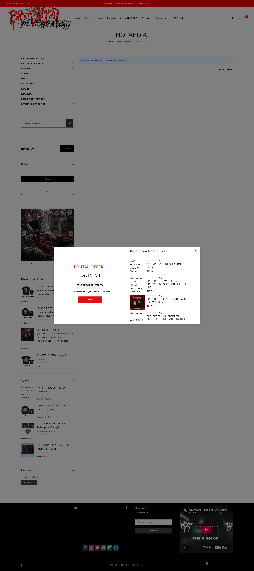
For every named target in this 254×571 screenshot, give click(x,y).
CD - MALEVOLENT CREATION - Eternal (164, 265)
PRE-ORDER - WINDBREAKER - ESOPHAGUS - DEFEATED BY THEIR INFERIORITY (166, 319)
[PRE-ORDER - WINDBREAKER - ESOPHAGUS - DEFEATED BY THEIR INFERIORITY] (137, 319)
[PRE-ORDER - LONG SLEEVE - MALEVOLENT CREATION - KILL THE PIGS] (137, 284)
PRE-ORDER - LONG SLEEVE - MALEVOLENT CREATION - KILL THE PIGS (167, 284)
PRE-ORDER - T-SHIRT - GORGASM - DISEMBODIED (167, 300)
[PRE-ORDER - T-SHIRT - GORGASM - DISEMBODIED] (137, 302)
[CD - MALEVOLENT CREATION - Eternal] (137, 267)
